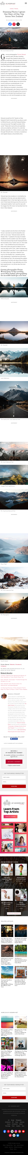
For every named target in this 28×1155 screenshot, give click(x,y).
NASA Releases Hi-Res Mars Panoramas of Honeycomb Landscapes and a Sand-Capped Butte (7, 961)
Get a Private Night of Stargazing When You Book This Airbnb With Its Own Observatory (7, 1075)
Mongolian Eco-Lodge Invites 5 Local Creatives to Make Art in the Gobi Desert (21, 1031)
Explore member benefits (14, 765)
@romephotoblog (22, 729)
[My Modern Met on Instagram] (15, 1131)
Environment (15, 1124)
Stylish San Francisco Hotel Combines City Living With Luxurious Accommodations (21, 1074)
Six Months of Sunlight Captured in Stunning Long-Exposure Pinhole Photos (21, 940)
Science (21, 1124)
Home (11, 8)
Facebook (18, 664)
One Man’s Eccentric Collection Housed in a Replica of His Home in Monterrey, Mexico (7, 940)
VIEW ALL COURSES (10, 816)
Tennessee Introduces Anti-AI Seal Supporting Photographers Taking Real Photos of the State (7, 983)
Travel (16, 8)
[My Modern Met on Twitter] (12, 1131)
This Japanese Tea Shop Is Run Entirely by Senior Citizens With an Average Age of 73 (21, 1053)
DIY (13, 1122)
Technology (7, 1126)
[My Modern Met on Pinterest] (8, 1131)
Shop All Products (14, 913)
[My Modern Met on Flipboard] (19, 1131)
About (4, 1145)
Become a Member (14, 762)
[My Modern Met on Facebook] (4, 1131)
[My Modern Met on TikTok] (10, 1135)
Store (23, 1126)
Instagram (3, 666)
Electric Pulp (20, 1152)
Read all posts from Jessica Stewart (16, 731)
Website (12, 664)
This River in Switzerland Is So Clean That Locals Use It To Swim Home (21, 960)
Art (8, 1120)
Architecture (7, 1122)
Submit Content (20, 1145)
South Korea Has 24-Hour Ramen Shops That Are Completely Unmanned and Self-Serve (20, 982)
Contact (6, 1147)
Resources (22, 1122)
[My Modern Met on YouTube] (23, 1131)
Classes (8, 1124)
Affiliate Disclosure (18, 1147)
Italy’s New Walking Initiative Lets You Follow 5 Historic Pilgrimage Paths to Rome (6, 1053)
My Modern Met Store (9, 862)
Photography (18, 1120)
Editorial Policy (9, 1145)
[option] (7, 841)
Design (12, 1120)
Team (15, 1145)
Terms (15, 1149)
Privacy (11, 1149)
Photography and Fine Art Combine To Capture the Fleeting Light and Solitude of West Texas (7, 1032)
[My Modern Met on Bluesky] (17, 1135)
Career (16, 1122)
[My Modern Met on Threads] (14, 1135)
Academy (18, 1126)
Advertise (11, 1147)
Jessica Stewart (11, 20)
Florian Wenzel (21, 54)
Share (14, 739)
